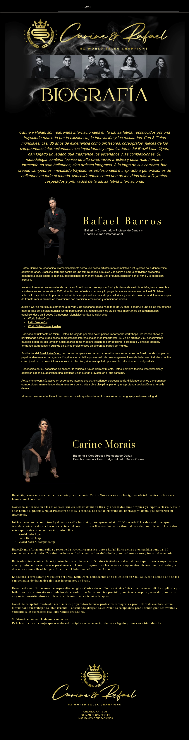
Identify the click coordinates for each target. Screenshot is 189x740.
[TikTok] (40, 6)
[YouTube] (31, 6)
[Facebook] (22, 6)
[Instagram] (13, 6)
